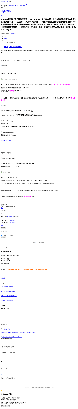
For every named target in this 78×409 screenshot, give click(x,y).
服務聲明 (53, 387)
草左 (2, 208)
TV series (12, 222)
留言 (12, 216)
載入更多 (3, 227)
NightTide (6, 11)
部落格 (5, 38)
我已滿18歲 (3, 406)
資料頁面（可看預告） (7, 140)
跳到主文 (3, 15)
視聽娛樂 (12, 220)
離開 (9, 406)
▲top (2, 225)
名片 (5, 40)
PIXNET (27, 387)
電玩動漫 (13, 33)
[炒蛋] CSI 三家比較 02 (13, 47)
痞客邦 (9, 216)
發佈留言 (3, 237)
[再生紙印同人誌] (5, 329)
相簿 (5, 36)
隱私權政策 (47, 387)
